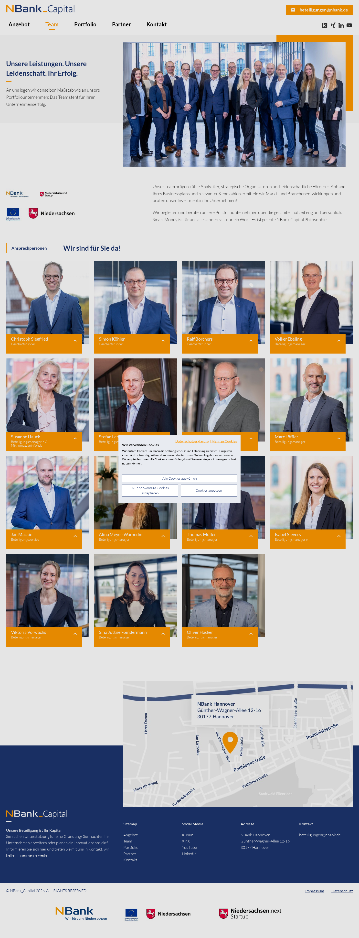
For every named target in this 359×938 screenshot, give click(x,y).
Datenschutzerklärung (192, 441)
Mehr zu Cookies (224, 441)
